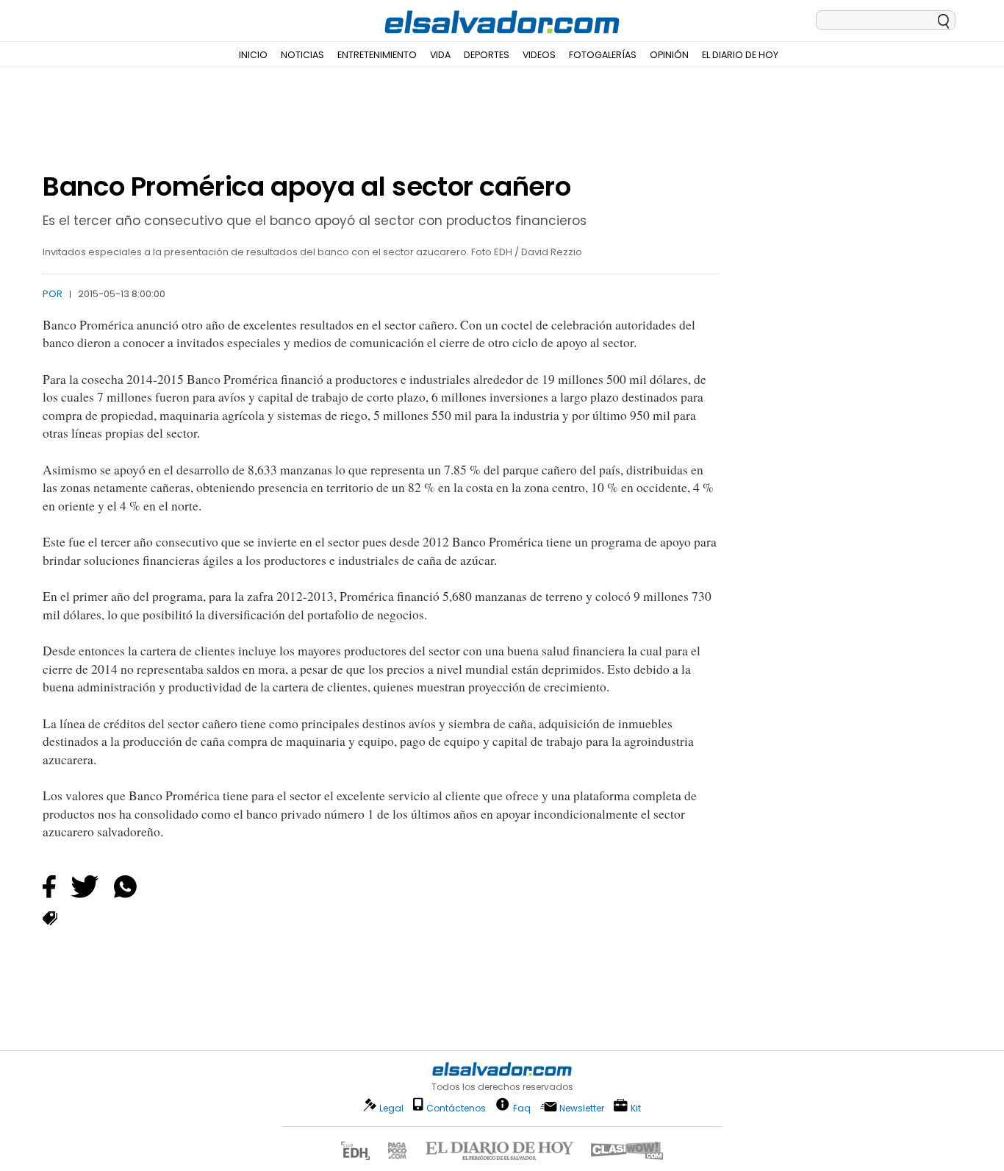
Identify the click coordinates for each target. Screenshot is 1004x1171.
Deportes (486, 55)
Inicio (253, 55)
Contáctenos (456, 1108)
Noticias (302, 55)
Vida (440, 55)
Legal (391, 1108)
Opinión (669, 55)
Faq (522, 1107)
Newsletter (581, 1108)
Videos (539, 55)
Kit (636, 1107)
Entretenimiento (377, 55)
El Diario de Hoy (740, 55)
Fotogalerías (603, 55)
